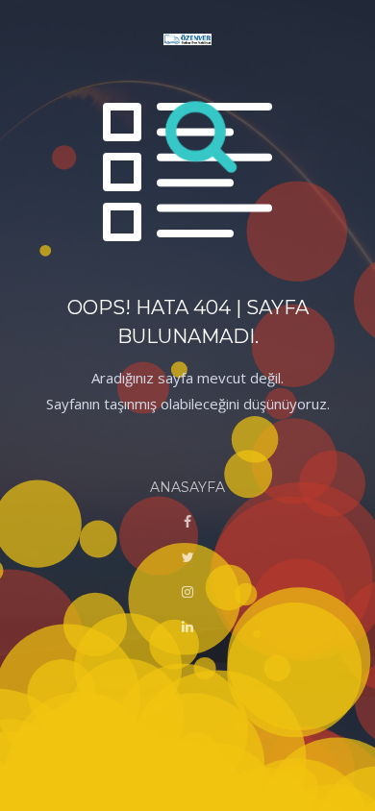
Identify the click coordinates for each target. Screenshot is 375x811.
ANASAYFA (187, 487)
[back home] (187, 41)
